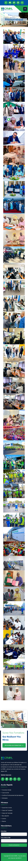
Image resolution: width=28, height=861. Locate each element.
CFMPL (16, 856)
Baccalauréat (5, 816)
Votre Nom (3, 831)
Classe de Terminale (7, 813)
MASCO (19, 858)
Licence (4, 818)
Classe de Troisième (7, 810)
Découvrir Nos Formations (13, 745)
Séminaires (5, 798)
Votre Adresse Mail (5, 838)
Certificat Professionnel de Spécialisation (12, 795)
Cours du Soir (5, 793)
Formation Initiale (6, 790)
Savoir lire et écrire (7, 808)
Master (4, 821)
